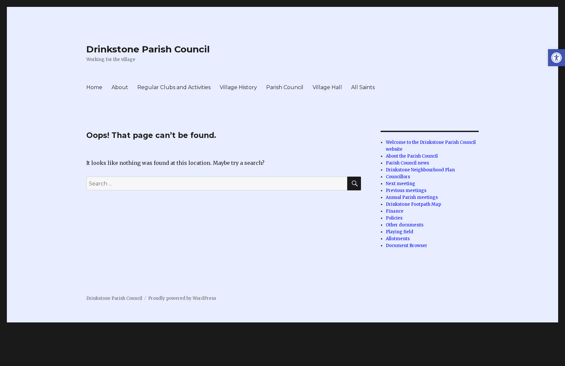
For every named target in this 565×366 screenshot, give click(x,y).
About (119, 87)
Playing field (399, 232)
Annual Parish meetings (412, 197)
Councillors (398, 177)
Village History (238, 87)
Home (94, 87)
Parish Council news (407, 163)
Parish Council (284, 87)
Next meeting (400, 183)
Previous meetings (406, 190)
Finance (394, 211)
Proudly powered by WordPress (182, 298)
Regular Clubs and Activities (174, 87)
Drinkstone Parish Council (148, 49)
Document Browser (406, 245)
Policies (394, 218)
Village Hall (327, 87)
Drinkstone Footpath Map (413, 204)
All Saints (363, 87)
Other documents (404, 225)
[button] (556, 57)
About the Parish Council (412, 156)
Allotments (398, 238)
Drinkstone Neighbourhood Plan (420, 170)
